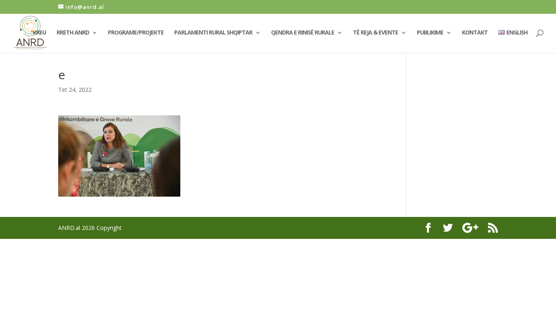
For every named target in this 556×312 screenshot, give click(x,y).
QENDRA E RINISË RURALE (302, 33)
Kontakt (475, 33)
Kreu (39, 33)
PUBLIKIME (430, 33)
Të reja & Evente (375, 33)
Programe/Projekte (136, 33)
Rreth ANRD (73, 33)
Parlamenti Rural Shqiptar (213, 33)
